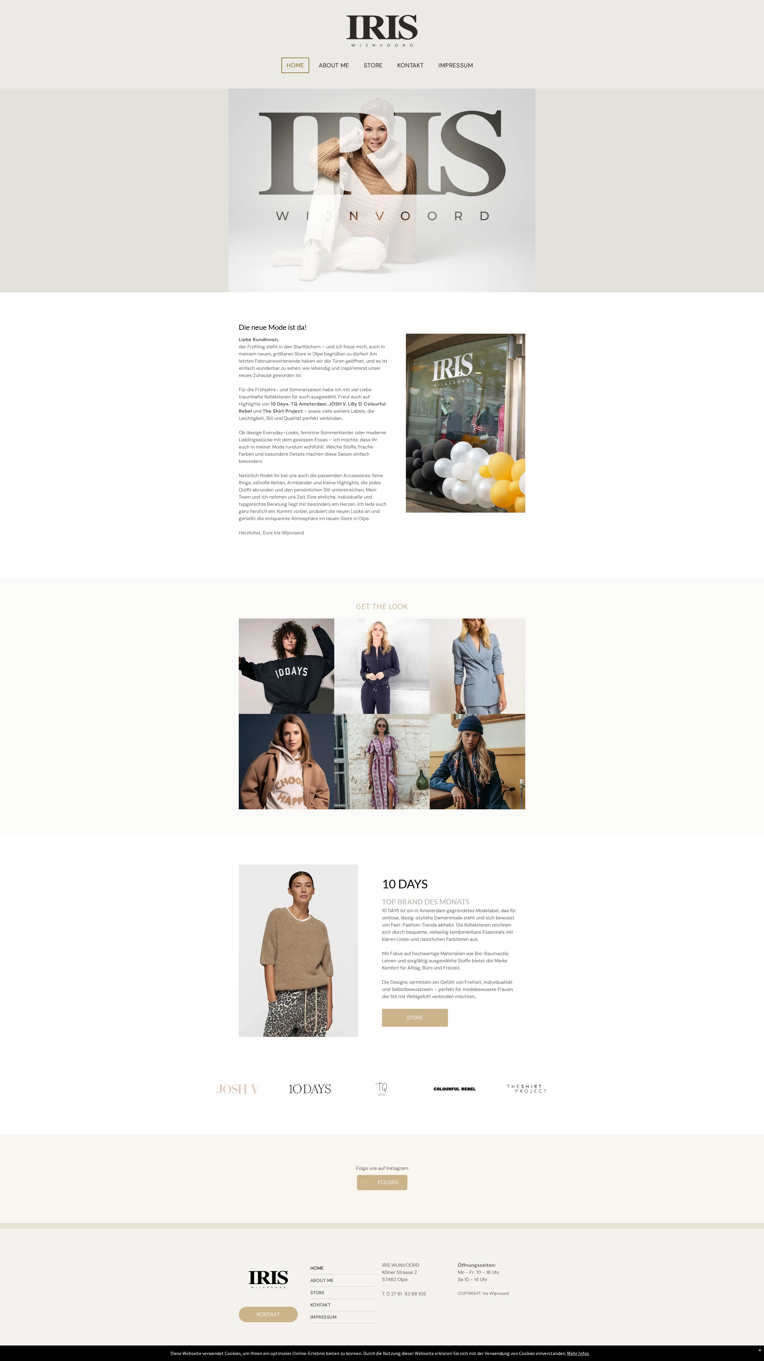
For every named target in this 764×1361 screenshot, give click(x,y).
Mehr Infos (578, 1353)
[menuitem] (297, 65)
